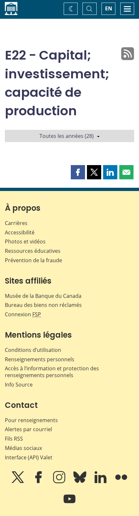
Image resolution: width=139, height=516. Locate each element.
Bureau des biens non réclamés (43, 304)
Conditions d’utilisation (33, 349)
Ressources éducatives (32, 250)
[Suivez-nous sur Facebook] (39, 481)
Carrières (16, 223)
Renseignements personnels (39, 359)
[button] (78, 172)
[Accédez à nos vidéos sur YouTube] (69, 503)
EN (108, 8)
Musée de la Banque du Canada (43, 295)
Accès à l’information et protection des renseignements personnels (52, 372)
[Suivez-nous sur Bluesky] (80, 481)
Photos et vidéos (25, 241)
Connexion (23, 314)
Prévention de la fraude (33, 260)
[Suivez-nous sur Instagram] (59, 481)
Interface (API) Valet (28, 457)
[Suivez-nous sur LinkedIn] (101, 481)
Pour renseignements (31, 420)
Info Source (19, 384)
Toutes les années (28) (66, 136)
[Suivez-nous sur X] (18, 481)
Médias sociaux (23, 448)
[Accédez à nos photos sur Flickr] (121, 481)
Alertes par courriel (28, 429)
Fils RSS (14, 438)
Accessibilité (20, 232)
